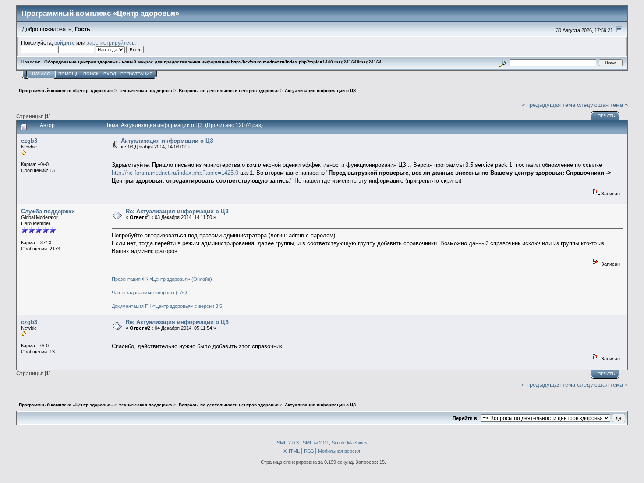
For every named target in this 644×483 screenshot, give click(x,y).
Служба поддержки (48, 211)
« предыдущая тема (548, 105)
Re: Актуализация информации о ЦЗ (177, 211)
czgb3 (29, 140)
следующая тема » (602, 105)
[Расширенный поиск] (502, 62)
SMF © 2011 (316, 442)
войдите (64, 43)
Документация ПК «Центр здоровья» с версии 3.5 (167, 306)
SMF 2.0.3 (288, 442)
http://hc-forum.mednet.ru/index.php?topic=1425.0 (175, 172)
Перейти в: (466, 418)
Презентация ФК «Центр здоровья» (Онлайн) (162, 279)
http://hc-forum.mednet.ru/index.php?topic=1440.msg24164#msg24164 (306, 62)
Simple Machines (350, 442)
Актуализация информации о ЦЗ (167, 140)
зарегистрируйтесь (110, 43)
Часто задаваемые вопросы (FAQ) (150, 292)
